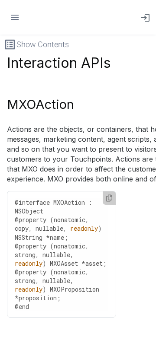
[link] (143, 17)
